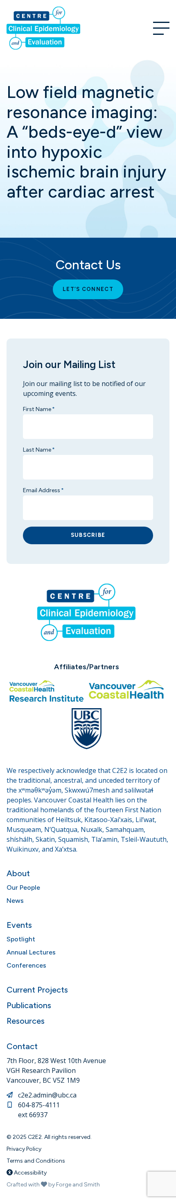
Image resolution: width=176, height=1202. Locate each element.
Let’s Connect (88, 289)
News (15, 900)
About (18, 873)
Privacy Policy (24, 1148)
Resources (26, 1021)
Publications (29, 1005)
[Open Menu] (161, 28)
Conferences (26, 965)
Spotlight (21, 939)
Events (19, 925)
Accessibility (30, 1172)
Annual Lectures (31, 952)
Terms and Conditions (36, 1160)
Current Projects (37, 990)
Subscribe (88, 535)
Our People (23, 887)
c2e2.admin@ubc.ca (47, 1095)
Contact (22, 1046)
